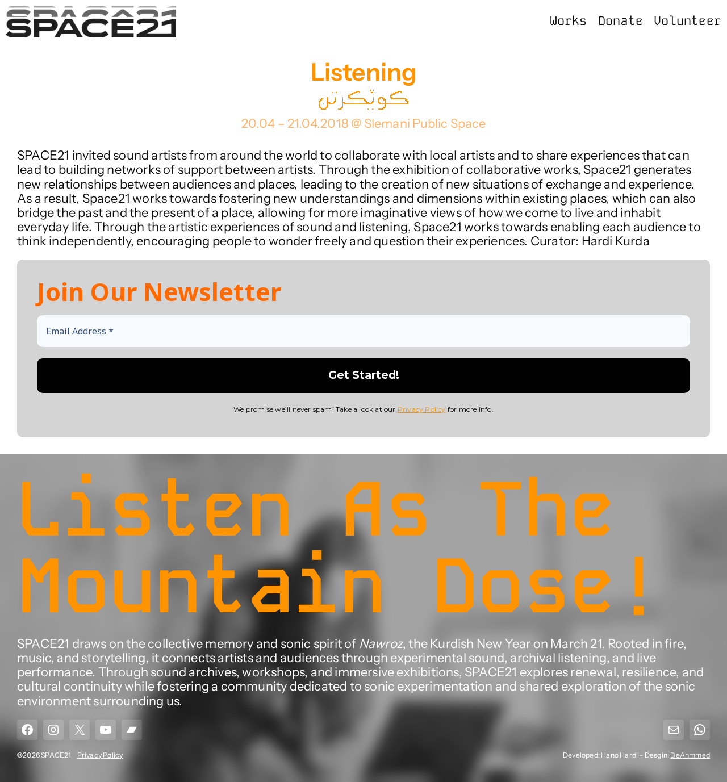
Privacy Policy (422, 409)
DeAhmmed (690, 755)
